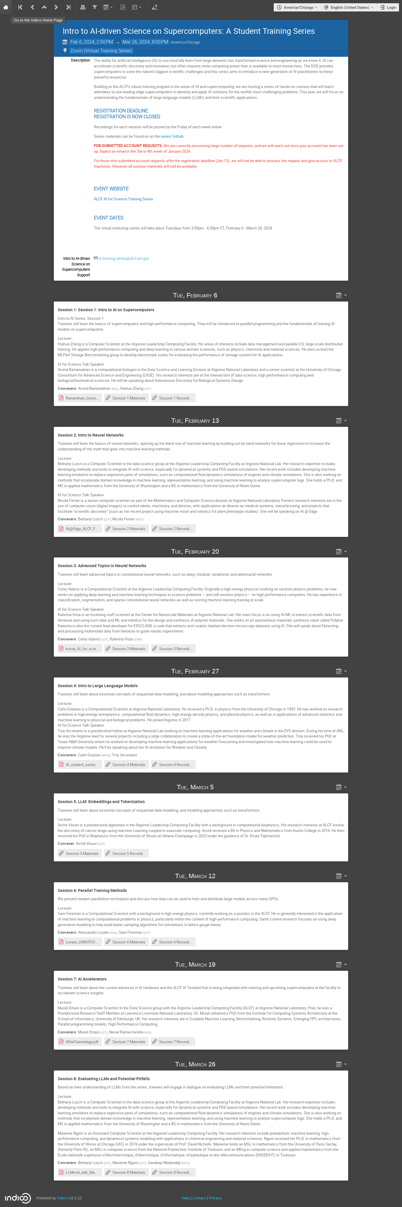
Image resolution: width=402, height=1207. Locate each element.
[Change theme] (137, 7)
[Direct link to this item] (225, 295)
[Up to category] (44, 7)
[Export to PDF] (123, 7)
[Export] (108, 7)
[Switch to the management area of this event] (154, 7)
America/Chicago (298, 7)
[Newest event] (68, 7)
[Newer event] (56, 7)
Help (185, 1198)
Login (391, 7)
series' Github (172, 136)
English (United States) (350, 7)
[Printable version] (83, 7)
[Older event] (33, 7)
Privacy (215, 1198)
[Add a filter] (94, 7)
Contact (199, 1198)
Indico (62, 1198)
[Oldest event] (21, 7)
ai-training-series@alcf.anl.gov (124, 258)
